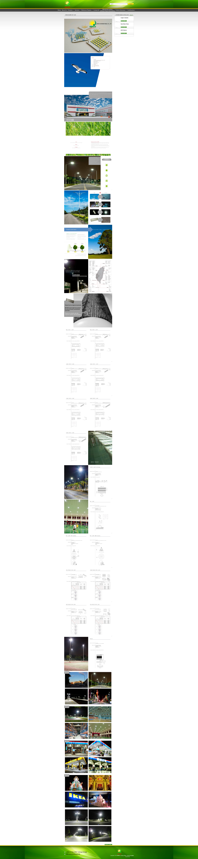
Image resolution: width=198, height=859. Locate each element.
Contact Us (96, 10)
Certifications (131, 10)
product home (108, 844)
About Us (64, 10)
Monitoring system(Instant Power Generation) (107, 10)
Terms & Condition (130, 855)
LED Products (124, 30)
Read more (123, 27)
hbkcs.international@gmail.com (73, 854)
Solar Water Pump (125, 24)
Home (59, 10)
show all (131, 14)
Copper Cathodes (124, 17)
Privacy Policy (123, 855)
